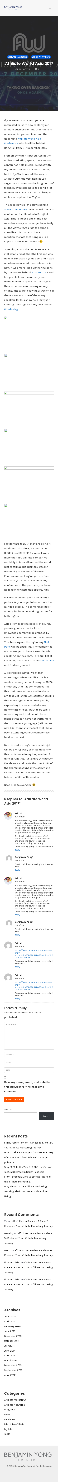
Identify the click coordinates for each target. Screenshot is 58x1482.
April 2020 (10, 1321)
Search (8, 1109)
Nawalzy (9, 1233)
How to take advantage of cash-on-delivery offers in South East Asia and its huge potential (28, 1157)
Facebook (9, 1419)
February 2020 (12, 1326)
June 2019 (9, 1331)
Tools (7, 1434)
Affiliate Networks (14, 1404)
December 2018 (13, 1336)
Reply (17, 850)
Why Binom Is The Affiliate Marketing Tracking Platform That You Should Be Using (26, 1191)
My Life (8, 1429)
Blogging (9, 1409)
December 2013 (13, 1365)
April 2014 (10, 1355)
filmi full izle (11, 1262)
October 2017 (11, 1340)
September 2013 (13, 1370)
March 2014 (10, 1360)
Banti (7, 1250)
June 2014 (9, 1350)
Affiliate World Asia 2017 (29, 63)
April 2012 (10, 1375)
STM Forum (39, 272)
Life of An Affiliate (41, 57)
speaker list (46, 660)
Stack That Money (15, 209)
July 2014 (9, 1345)
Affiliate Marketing (17, 57)
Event (7, 1414)
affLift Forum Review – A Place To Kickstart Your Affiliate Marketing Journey (28, 1238)
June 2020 (10, 1316)
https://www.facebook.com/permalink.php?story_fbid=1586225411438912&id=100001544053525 (34, 954)
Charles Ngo (11, 309)
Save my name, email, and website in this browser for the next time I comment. (28, 1087)
